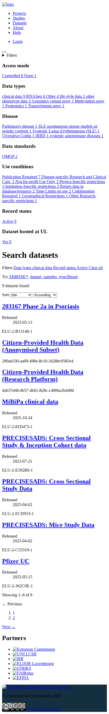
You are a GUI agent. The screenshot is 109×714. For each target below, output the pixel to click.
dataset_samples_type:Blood (54, 281)
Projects (19, 13)
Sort (5, 299)
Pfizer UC (15, 565)
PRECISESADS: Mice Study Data (48, 529)
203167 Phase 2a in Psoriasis (40, 311)
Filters (12, 55)
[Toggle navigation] (4, 52)
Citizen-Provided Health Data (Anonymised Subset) (42, 351)
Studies (19, 18)
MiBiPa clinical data (30, 406)
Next (9, 631)
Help (17, 32)
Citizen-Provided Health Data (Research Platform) (42, 380)
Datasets (20, 23)
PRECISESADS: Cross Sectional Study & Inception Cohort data (46, 446)
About (18, 27)
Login (18, 41)
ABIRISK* (18, 281)
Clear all (96, 272)
